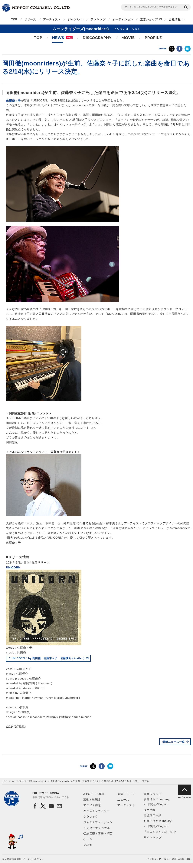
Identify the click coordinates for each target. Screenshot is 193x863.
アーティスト (52, 19)
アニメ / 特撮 (92, 805)
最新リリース (126, 793)
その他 (87, 844)
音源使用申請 (153, 815)
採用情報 (149, 810)
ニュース (123, 799)
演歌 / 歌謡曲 (92, 799)
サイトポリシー (35, 859)
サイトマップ (153, 837)
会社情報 (175, 19)
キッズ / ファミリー (96, 810)
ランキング (98, 19)
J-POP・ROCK (93, 793)
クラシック (90, 816)
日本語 (150, 804)
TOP (14, 19)
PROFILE (153, 38)
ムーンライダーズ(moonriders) (29, 781)
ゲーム (87, 839)
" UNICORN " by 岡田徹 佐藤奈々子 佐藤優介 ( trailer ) (47, 658)
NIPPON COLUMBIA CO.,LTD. (36, 8)
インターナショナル (96, 827)
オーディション (122, 19)
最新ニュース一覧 (173, 741)
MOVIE (128, 38)
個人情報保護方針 (11, 859)
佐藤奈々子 (13, 100)
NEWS (62, 38)
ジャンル (74, 19)
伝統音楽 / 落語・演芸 (98, 833)
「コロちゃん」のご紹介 (160, 831)
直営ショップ (149, 19)
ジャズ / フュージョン (98, 822)
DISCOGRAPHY (97, 38)
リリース (30, 19)
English (163, 804)
